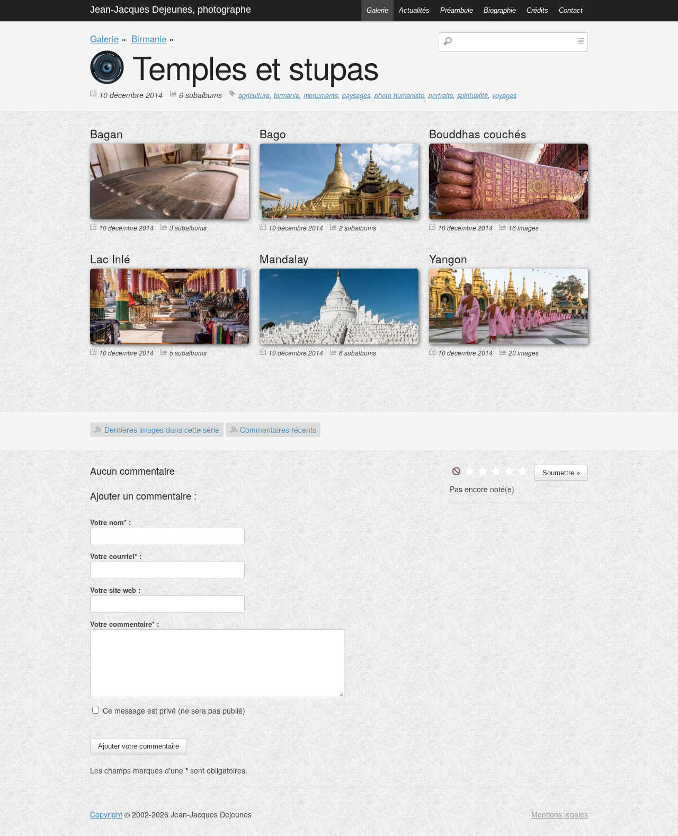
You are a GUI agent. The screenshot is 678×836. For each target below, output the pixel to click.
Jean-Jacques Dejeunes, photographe (170, 9)
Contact (571, 10)
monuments (321, 95)
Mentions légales (559, 814)
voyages (504, 95)
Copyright (106, 814)
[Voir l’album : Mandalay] (339, 341)
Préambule (456, 10)
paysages (356, 95)
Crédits (537, 10)
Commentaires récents (278, 429)
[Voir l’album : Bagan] (169, 216)
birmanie (286, 95)
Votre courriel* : (115, 556)
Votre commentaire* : (124, 624)
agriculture (254, 95)
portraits (441, 95)
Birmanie (148, 38)
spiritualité (472, 95)
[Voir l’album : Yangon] (508, 341)
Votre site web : (115, 590)
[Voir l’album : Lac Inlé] (169, 341)
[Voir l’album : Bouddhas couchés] (508, 216)
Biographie (500, 10)
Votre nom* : (110, 522)
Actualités (414, 10)
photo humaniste (399, 95)
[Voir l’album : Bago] (339, 216)
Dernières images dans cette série (161, 429)
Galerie (377, 10)
